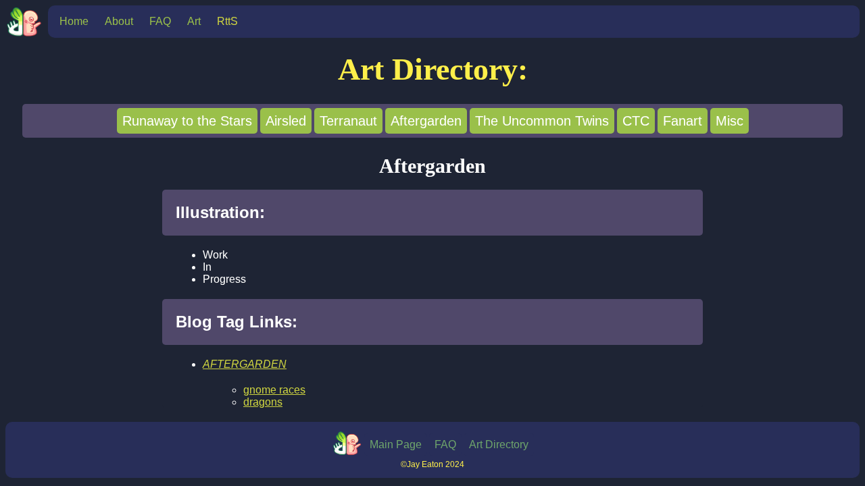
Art (194, 21)
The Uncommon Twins (542, 120)
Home (74, 21)
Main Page (396, 444)
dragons (262, 402)
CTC (635, 120)
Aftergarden (426, 120)
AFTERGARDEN (245, 364)
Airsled (286, 120)
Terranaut (348, 120)
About (119, 21)
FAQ (160, 21)
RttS (227, 21)
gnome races (274, 390)
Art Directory (498, 444)
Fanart (682, 120)
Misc (729, 120)
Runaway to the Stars (187, 120)
